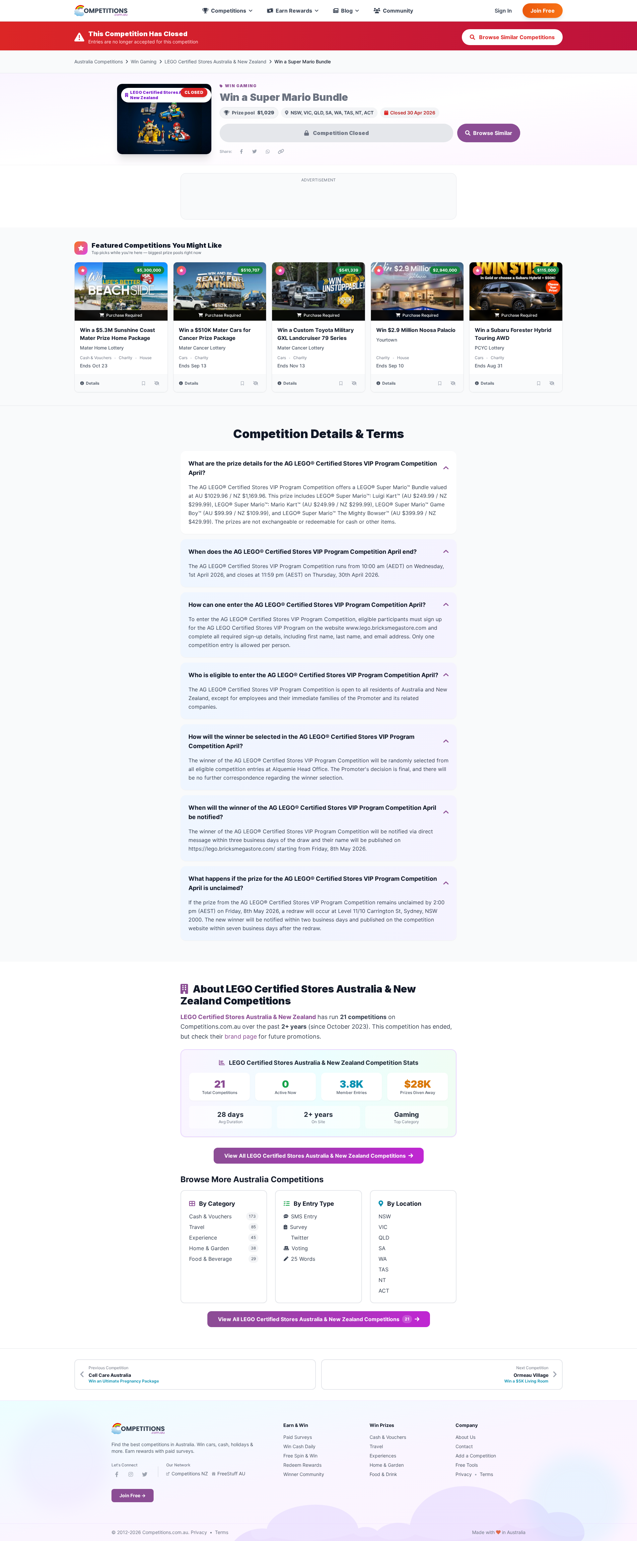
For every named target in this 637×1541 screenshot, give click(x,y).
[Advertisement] (318, 200)
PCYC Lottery (489, 348)
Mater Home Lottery (102, 348)
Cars (183, 357)
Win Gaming (144, 61)
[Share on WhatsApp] (267, 151)
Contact (464, 1446)
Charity (125, 357)
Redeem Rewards (302, 1465)
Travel (376, 1446)
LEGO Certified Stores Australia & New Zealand (215, 61)
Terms (486, 1474)
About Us (465, 1437)
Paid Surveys (297, 1437)
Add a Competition (476, 1455)
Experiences (383, 1455)
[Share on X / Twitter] (254, 151)
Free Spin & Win (300, 1455)
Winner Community (303, 1474)
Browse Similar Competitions (516, 37)
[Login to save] (143, 383)
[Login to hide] (157, 383)
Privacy (464, 1474)
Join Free (543, 10)
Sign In (503, 10)
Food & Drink (383, 1474)
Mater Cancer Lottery (202, 348)
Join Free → (132, 1495)
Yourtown (386, 340)
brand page (241, 1036)
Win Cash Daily (299, 1446)
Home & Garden (387, 1465)
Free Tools (467, 1465)
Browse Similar (492, 133)
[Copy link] (281, 151)
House (146, 357)
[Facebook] (116, 1475)
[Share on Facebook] (241, 151)
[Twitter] (144, 1475)
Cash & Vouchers (95, 357)
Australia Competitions (98, 61)
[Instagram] (130, 1475)
